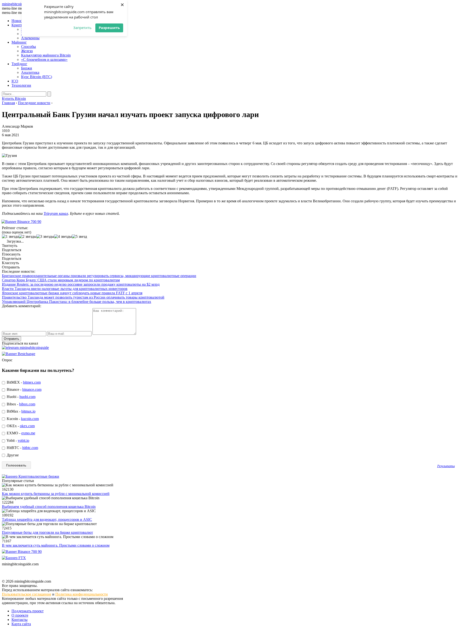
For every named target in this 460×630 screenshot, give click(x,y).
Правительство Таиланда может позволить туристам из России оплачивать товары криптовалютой (83, 297)
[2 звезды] (27, 236)
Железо (27, 51)
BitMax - (20, 411)
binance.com (31, 389)
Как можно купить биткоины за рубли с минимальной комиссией (55, 494)
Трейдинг (19, 64)
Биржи (26, 68)
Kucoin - (22, 419)
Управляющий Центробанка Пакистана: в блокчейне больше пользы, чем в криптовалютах (76, 302)
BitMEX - (23, 382)
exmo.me (28, 433)
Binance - (23, 389)
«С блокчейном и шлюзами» (44, 59)
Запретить (82, 27)
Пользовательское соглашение (26, 594)
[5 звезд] (79, 236)
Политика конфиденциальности (81, 594)
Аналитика (30, 72)
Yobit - (17, 440)
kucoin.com (30, 419)
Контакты (20, 620)
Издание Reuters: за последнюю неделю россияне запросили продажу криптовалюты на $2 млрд (81, 284)
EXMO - (20, 433)
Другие (12, 455)
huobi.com (27, 397)
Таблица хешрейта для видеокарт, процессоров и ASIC (47, 519)
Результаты (446, 466)
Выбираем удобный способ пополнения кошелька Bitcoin (49, 507)
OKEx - (20, 426)
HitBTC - (22, 448)
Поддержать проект (28, 611)
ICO (15, 81)
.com (20, 4)
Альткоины (30, 38)
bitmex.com (32, 382)
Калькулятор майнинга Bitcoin (46, 55)
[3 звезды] (45, 236)
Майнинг (19, 42)
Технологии (21, 85)
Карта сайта (21, 624)
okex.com (27, 426)
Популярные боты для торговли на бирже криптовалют (47, 532)
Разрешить (109, 27)
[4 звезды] (63, 236)
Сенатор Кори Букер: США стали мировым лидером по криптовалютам (61, 280)
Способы (28, 47)
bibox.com (27, 404)
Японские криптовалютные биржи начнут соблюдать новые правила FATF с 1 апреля (72, 293)
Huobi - (20, 397)
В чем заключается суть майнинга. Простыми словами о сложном (55, 545)
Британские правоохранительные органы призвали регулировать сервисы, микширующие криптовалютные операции (99, 276)
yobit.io (23, 440)
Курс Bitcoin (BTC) (36, 77)
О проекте (20, 615)
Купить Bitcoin (14, 98)
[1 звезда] (10, 236)
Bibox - (20, 404)
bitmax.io (28, 411)
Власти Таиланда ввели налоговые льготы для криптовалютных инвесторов (64, 289)
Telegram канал (56, 213)
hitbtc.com (30, 448)
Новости (19, 21)
